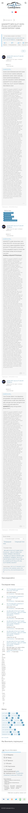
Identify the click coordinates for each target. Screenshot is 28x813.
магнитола (19, 722)
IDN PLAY (15, 732)
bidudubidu (11, 593)
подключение (4, 722)
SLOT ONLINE (14, 715)
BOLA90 (16, 734)
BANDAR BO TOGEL (6, 734)
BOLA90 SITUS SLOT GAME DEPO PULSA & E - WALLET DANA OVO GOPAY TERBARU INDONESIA (13, 552)
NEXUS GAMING (5, 732)
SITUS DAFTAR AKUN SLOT (10, 220)
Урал (10, 718)
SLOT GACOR (7, 214)
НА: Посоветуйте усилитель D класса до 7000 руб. (15, 589)
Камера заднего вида (6, 720)
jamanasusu (11, 618)
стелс (16, 718)
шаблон (3, 718)
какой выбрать (5, 715)
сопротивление (17, 720)
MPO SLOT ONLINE (9, 212)
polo (12, 722)
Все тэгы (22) (5, 737)
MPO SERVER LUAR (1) (14, 568)
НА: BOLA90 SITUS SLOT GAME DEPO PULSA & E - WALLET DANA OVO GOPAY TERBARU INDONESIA (16, 613)
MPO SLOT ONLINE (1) (15, 566)
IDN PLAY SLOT (8, 218)
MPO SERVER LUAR (9, 216)
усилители (13, 713)
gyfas (17, 771)
